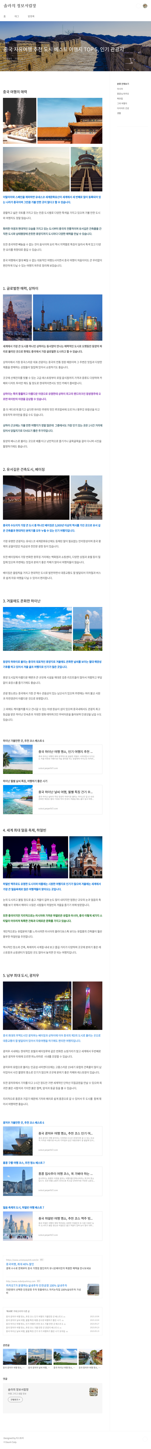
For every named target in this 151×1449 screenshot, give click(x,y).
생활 (119, 113)
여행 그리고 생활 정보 (17, 1393)
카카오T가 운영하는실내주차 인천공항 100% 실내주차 (36, 1285)
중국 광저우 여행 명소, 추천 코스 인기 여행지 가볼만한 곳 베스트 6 (34, 1316)
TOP (145, 1439)
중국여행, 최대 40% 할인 (20, 1264)
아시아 (9, 1311)
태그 (17, 16)
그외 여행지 (122, 103)
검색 (138, 6)
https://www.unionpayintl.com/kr (22, 1260)
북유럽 (120, 98)
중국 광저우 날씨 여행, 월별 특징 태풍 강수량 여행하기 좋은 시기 (33, 1320)
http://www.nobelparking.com (21, 1281)
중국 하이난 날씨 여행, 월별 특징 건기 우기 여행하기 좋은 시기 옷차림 (35, 1331)
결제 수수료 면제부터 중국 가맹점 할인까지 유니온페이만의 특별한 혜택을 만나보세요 (48, 1268)
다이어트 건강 (123, 108)
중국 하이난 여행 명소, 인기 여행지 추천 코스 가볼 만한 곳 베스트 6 (34, 1323)
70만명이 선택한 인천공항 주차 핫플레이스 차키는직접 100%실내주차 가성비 (43, 1291)
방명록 (31, 16)
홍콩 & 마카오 (123, 93)
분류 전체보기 (123, 83)
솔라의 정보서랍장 (20, 5)
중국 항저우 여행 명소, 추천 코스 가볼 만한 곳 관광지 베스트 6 (32, 1327)
